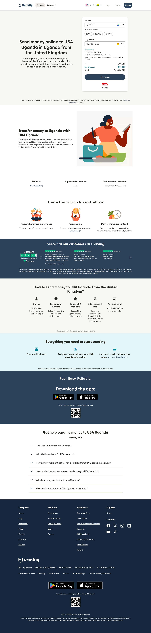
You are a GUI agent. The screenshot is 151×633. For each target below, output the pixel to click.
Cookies (65, 573)
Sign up (128, 5)
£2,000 (98, 34)
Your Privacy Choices (106, 567)
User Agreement (25, 567)
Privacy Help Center (26, 573)
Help (108, 5)
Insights (80, 550)
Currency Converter (85, 539)
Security (41, 573)
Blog (20, 518)
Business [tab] (50, 5)
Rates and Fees (83, 513)
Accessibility (53, 573)
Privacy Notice (65, 567)
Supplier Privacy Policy (84, 567)
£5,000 (109, 34)
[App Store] (87, 397)
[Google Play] (63, 397)
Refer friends (82, 545)
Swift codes (82, 518)
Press (20, 529)
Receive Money (54, 518)
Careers (21, 534)
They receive (89, 40)
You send (88, 20)
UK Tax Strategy (78, 573)
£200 (88, 34)
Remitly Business (54, 524)
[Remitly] (25, 5)
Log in (118, 5)
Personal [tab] (40, 5)
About (21, 513)
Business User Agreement (45, 567)
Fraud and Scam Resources (88, 524)
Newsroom (23, 524)
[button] (88, 5)
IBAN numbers (83, 534)
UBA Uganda (36, 186)
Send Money (53, 513)
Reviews (21, 545)
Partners (80, 529)
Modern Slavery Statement (100, 573)
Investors (22, 539)
